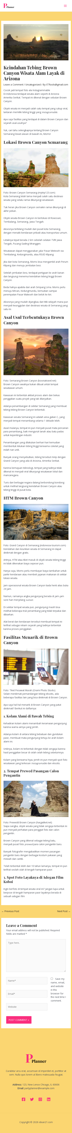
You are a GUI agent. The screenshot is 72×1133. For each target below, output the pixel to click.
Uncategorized (33, 84)
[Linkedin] (49, 1099)
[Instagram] (40, 1099)
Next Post (63, 911)
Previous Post (10, 911)
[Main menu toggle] (65, 5)
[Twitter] (32, 1099)
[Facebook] (23, 1099)
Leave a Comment (13, 84)
